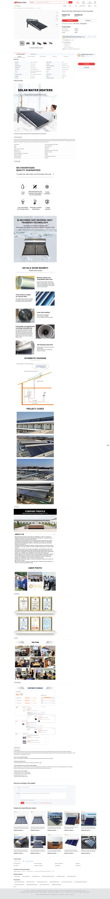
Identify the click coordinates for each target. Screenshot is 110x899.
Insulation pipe (57, 865)
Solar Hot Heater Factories (44, 884)
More (15, 886)
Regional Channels (68, 890)
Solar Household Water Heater (32, 884)
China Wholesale (50, 890)
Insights (84, 890)
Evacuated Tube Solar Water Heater (48, 876)
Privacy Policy (72, 894)
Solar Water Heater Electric (19, 884)
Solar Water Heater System (19, 881)
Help (76, 5)
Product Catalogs (30, 861)
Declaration (67, 894)
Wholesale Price (56, 890)
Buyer (70, 5)
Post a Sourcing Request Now (46, 802)
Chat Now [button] (89, 20)
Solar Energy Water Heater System (81, 881)
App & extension (82, 5)
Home (15, 8)
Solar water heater (17, 863)
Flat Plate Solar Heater (61, 876)
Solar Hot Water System (71, 876)
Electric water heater (38, 863)
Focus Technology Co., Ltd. (47, 894)
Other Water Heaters (35, 876)
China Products (32, 890)
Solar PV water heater (59, 863)
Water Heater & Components (29, 8)
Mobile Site (80, 890)
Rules (95, 5)
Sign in (95, 3)
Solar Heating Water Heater (54, 881)
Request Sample (83, 23)
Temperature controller (38, 865)
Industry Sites (62, 890)
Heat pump (78, 863)
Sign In (63, 48)
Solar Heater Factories (30, 881)
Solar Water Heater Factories (42, 881)
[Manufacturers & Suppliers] (20, 2)
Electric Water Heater (26, 876)
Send (22, 802)
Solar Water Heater (38, 8)
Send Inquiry (70, 20)
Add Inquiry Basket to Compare (37, 47)
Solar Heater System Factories (67, 881)
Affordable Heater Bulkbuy (56, 884)
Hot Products (27, 890)
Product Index (75, 890)
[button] (72, 56)
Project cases (78, 865)
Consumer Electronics (20, 8)
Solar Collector (17, 876)
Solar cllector (16, 865)
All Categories (17, 5)
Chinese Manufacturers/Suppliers (41, 890)
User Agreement (61, 894)
